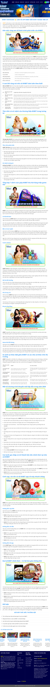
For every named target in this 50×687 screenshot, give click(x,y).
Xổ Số (41, 2)
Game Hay (27, 2)
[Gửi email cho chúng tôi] (25, 681)
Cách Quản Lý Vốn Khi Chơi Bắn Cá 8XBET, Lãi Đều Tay (44, 640)
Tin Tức (37, 2)
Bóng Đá (17, 2)
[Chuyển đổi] (2, 616)
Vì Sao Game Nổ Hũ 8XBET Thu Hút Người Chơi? (19, 640)
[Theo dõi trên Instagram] (22, 681)
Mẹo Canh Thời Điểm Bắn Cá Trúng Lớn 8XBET (32, 640)
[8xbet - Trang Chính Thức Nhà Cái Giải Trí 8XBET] (5, 2)
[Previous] (2, 11)
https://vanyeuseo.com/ (42, 658)
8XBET (13, 2)
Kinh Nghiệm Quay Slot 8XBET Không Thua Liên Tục (7, 640)
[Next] (48, 11)
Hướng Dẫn (32, 2)
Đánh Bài (22, 2)
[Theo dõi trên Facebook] (21, 681)
